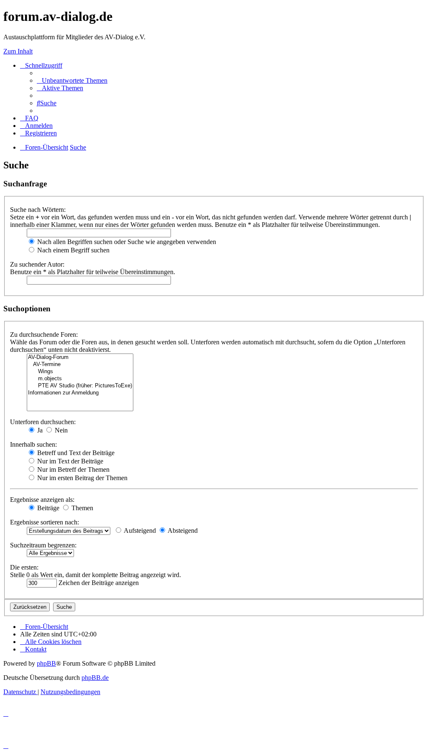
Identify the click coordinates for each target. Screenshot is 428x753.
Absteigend (182, 530)
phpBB (46, 663)
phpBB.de (95, 677)
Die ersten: (24, 567)
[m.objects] (80, 378)
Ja (39, 430)
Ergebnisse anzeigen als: (42, 499)
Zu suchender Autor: (37, 264)
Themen (81, 507)
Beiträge (47, 507)
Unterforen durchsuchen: (43, 421)
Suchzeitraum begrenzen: (43, 545)
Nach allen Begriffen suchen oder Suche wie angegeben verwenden (126, 241)
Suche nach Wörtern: (38, 209)
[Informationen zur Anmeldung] (80, 393)
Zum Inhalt (18, 51)
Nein (60, 430)
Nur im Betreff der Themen (73, 469)
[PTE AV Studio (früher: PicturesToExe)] (80, 385)
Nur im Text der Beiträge (69, 461)
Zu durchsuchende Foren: (44, 334)
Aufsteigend (139, 530)
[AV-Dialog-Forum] (80, 357)
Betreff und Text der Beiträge (75, 452)
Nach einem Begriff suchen (73, 250)
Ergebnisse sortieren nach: (44, 522)
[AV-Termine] (80, 364)
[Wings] (80, 371)
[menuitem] (72, 80)
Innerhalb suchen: (33, 444)
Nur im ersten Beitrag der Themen (81, 477)
